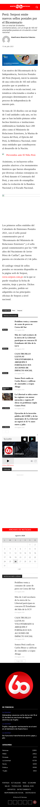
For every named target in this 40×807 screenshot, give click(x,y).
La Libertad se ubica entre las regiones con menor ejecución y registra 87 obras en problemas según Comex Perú (26, 400)
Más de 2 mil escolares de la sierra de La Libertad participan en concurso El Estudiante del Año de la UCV (26, 340)
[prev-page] (3, 431)
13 (20, 553)
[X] (20, 2)
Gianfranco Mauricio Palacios (23, 37)
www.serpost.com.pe (12, 276)
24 (5, 561)
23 (35, 557)
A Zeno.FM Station (8, 465)
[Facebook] (15, 2)
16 (35, 553)
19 (15, 557)
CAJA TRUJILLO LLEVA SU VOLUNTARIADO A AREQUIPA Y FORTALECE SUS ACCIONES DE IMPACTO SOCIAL (24, 362)
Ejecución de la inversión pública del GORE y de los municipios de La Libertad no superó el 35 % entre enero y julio (26, 419)
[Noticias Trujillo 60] (20, 7)
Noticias (5, 348)
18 (10, 557)
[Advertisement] (20, 496)
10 (5, 553)
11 (10, 553)
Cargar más (19, 661)
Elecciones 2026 (6, 388)
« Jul (19, 569)
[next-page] (7, 431)
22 (30, 557)
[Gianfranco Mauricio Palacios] (6, 40)
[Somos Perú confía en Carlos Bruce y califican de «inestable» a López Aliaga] (7, 380)
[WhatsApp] (14, 51)
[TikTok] (20, 802)
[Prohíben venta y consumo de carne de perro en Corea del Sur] (7, 324)
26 (15, 561)
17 (5, 557)
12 (15, 553)
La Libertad (6, 408)
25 (10, 561)
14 (25, 553)
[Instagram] (15, 802)
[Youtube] (25, 2)
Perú (13, 310)
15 (30, 553)
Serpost (19, 310)
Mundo (5, 329)
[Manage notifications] (35, 802)
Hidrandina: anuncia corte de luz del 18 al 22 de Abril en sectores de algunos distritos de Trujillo (19, 717)
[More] (20, 51)
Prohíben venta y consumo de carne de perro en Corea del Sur (26, 324)
